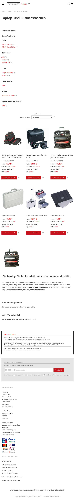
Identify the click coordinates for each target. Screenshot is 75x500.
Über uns (4, 392)
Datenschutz (5, 401)
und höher (9, 47)
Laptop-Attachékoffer (8, 216)
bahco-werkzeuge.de (8, 430)
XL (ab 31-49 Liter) (9, 95)
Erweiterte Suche (7, 413)
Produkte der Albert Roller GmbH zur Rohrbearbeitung (22, 350)
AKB (4, 57)
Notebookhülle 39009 (57, 216)
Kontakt (4, 416)
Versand (13, 166)
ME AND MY (6, 63)
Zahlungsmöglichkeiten (9, 399)
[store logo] (18, 4)
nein (4, 85)
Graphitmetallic (8, 73)
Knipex (5, 60)
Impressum (5, 404)
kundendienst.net (7, 423)
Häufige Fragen (6, 411)
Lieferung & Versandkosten (10, 397)
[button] (18, 177)
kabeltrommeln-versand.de (10, 425)
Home (3, 11)
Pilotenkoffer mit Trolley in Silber (36, 216)
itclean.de (4, 427)
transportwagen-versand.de (10, 432)
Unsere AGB (5, 394)
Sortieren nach (24, 117)
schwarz (5, 75)
